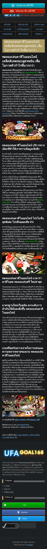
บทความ (7, 489)
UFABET (30, 545)
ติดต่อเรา (39, 34)
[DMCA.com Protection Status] (27, 528)
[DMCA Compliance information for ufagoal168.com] (10, 528)
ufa (21, 292)
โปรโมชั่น (7, 29)
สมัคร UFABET (20, 420)
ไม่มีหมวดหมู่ (8, 492)
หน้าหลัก (7, 24)
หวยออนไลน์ (7, 34)
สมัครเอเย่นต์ (23, 34)
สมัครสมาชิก (23, 24)
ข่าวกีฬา (7, 486)
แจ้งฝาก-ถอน (39, 24)
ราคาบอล (39, 29)
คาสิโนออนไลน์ (23, 29)
